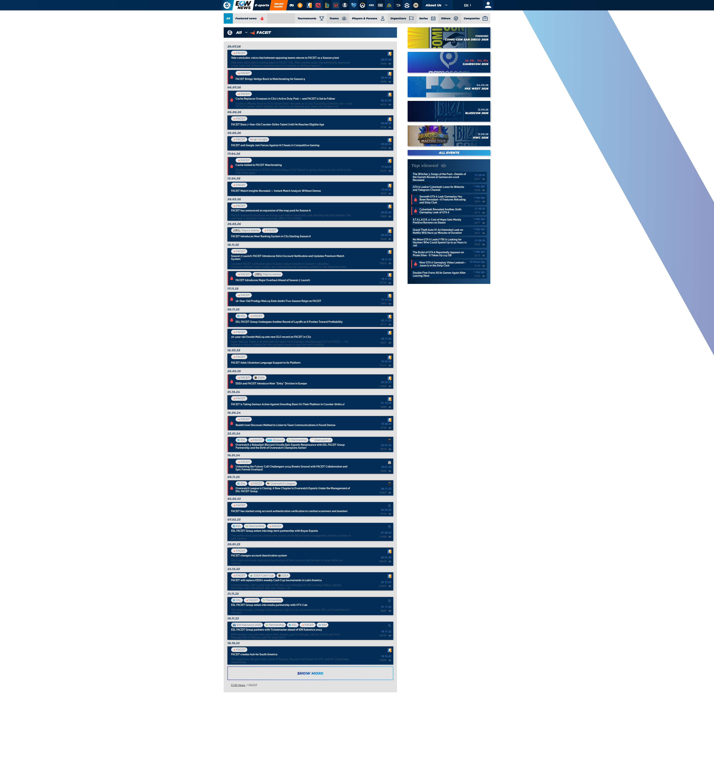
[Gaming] (291, 5)
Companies (472, 18)
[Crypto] (300, 5)
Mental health (279, 5)
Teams (334, 18)
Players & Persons (364, 18)
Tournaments (307, 18)
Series (423, 18)
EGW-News (238, 685)
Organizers (398, 18)
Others (446, 18)
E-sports (262, 5)
